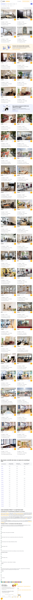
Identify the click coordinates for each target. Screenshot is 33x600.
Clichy (26, 518)
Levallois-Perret (7, 513)
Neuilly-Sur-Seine (3, 513)
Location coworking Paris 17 (19, 586)
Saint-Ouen (4, 568)
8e (14, 513)
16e (13, 513)
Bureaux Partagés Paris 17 (27, 586)
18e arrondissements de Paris (19, 513)
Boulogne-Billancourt (6, 515)
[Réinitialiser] (16, 4)
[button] (2, 599)
